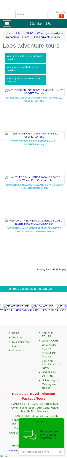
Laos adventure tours (47, 37)
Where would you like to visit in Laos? (22, 69)
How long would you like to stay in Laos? (24, 80)
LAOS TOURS (25, 33)
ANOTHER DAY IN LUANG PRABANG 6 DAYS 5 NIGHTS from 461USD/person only (34, 186)
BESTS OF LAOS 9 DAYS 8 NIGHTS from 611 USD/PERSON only (34, 143)
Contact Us (40, 23)
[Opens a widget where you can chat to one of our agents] (41, 437)
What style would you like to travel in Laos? (25, 58)
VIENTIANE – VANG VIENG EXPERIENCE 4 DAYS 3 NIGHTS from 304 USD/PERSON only (34, 230)
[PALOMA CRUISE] (39, 306)
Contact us (18, 350)
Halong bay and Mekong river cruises (51, 384)
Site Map (17, 337)
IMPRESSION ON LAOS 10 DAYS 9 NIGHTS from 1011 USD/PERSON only (34, 99)
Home (9, 33)
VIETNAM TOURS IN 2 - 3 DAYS (51, 364)
